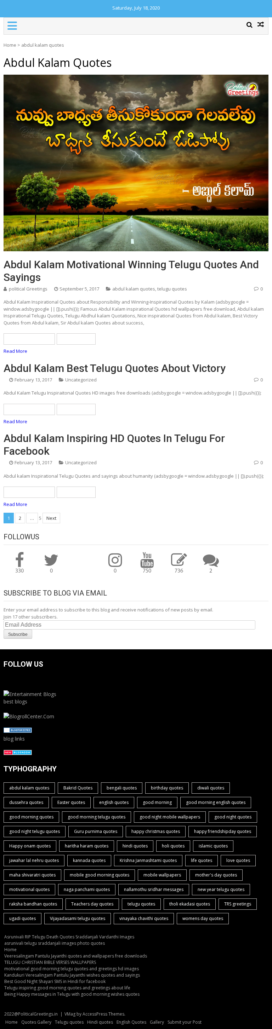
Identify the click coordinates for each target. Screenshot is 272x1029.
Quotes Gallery (36, 1022)
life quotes (201, 860)
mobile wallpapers (162, 875)
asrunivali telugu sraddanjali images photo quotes (54, 943)
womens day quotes (202, 918)
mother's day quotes (216, 875)
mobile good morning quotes (99, 875)
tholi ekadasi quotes (189, 904)
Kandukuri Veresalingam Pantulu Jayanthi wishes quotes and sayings (72, 975)
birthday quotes (167, 788)
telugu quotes (172, 289)
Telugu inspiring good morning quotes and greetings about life (67, 988)
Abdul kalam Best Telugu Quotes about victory (115, 368)
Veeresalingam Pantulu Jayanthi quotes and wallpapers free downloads (75, 956)
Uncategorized (81, 379)
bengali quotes (122, 788)
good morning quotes (31, 817)
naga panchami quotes (87, 889)
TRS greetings (237, 904)
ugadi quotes (22, 918)
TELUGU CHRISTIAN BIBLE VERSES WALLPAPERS (50, 962)
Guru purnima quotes (95, 831)
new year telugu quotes (221, 889)
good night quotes (232, 817)
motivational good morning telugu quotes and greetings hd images (71, 969)
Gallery (157, 1022)
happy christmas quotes (155, 831)
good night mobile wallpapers (170, 817)
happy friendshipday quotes (222, 831)
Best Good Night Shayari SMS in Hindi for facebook (55, 981)
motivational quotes (29, 889)
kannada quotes (89, 860)
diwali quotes (210, 788)
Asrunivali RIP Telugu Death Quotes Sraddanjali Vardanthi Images (69, 937)
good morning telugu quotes (96, 817)
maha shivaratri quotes (32, 875)
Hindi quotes (100, 1022)
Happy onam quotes (30, 846)
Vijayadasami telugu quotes (77, 918)
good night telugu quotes (34, 831)
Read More (15, 351)
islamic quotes (213, 846)
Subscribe (18, 634)
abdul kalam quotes (133, 289)
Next (51, 518)
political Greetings (28, 289)
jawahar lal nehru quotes (34, 860)
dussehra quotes (26, 802)
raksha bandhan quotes (33, 904)
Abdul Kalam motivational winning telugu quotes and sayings (131, 270)
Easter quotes (71, 802)
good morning (157, 802)
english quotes (114, 802)
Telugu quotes (69, 1022)
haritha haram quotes (86, 846)
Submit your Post (185, 1022)
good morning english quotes (215, 802)
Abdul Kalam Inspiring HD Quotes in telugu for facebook (114, 444)
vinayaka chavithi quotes (143, 918)
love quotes (238, 860)
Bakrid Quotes (77, 788)
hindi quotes (135, 846)
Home (10, 45)
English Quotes (131, 1022)
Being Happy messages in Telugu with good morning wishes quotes (72, 994)
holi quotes (173, 846)
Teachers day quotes (92, 904)
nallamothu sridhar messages (153, 889)
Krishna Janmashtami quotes (148, 860)
